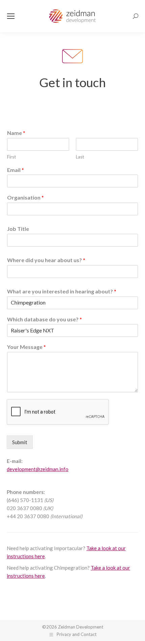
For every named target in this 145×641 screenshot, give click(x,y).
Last (80, 156)
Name (16, 133)
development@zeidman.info (37, 469)
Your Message (26, 347)
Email (15, 170)
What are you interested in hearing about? (61, 291)
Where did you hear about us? (46, 260)
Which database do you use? (44, 319)
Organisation (25, 197)
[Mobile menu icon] (11, 16)
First (11, 156)
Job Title (18, 228)
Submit (19, 442)
